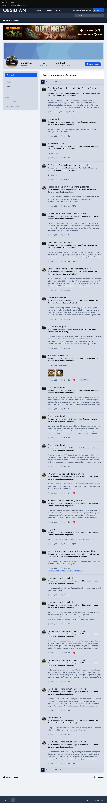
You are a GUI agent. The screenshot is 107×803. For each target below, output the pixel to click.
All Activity (11, 75)
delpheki (68, 216)
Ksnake (68, 245)
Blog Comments (13, 106)
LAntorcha (69, 554)
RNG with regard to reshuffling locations (66, 474)
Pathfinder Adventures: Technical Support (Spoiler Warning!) (73, 147)
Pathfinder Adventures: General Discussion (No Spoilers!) (72, 191)
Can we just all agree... (58, 297)
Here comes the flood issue (60, 242)
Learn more (4, 4)
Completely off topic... (57, 387)
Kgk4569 (68, 146)
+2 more (77, 570)
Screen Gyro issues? (56, 143)
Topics (9, 86)
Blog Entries (11, 102)
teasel (67, 122)
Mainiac (68, 168)
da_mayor (69, 358)
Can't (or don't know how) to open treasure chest (69, 165)
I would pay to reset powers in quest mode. (67, 213)
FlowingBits (70, 93)
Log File (51, 529)
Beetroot (68, 581)
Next (55, 82)
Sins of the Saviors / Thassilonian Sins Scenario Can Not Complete (72, 89)
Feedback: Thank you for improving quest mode (69, 187)
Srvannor (54, 93)
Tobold (68, 190)
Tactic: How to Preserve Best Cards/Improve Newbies (71, 551)
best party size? (55, 119)
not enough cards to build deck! (62, 578)
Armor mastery (54, 717)
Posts (9, 90)
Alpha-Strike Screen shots (59, 355)
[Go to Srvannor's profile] (44, 89)
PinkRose (69, 477)
